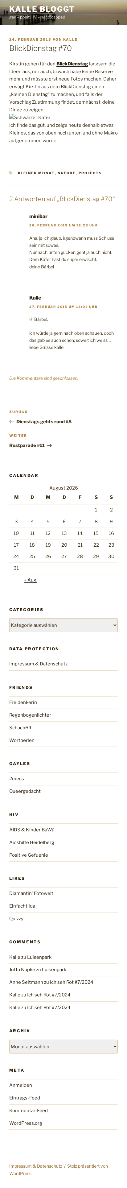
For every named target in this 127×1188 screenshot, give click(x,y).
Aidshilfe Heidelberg (31, 842)
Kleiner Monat (36, 173)
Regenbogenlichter (30, 715)
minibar (38, 216)
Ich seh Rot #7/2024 (71, 982)
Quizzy (16, 918)
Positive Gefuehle (28, 855)
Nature (67, 173)
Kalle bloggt (42, 9)
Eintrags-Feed (24, 1098)
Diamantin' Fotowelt (31, 893)
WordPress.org (25, 1123)
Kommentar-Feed (28, 1110)
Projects (90, 173)
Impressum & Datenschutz (38, 664)
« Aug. (30, 580)
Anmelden (20, 1085)
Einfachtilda (22, 906)
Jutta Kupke (22, 969)
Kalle (70, 39)
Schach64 (20, 728)
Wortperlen (22, 740)
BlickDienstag (72, 64)
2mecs (16, 778)
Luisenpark (39, 957)
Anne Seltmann (26, 982)
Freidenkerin (23, 702)
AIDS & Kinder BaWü (32, 830)
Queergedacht (25, 791)
